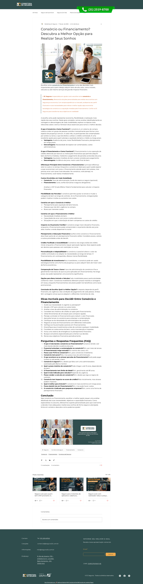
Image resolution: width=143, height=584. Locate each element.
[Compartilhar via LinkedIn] (50, 460)
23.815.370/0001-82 (94, 563)
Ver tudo (107, 474)
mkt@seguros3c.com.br (45, 550)
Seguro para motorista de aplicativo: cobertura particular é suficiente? (71, 495)
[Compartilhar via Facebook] (41, 460)
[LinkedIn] (120, 576)
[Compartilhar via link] (54, 460)
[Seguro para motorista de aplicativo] (71, 484)
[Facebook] (125, 576)
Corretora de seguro (57, 450)
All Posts (35, 12)
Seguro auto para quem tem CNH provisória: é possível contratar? (43, 495)
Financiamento (70, 450)
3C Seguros (45, 450)
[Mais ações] (101, 24)
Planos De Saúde (75, 12)
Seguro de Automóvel (47, 12)
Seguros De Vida (62, 12)
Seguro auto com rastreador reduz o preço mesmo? (97, 495)
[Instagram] (129, 576)
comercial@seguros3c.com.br (48, 543)
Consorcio (80, 450)
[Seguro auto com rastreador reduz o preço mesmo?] (98, 484)
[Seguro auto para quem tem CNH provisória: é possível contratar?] (45, 484)
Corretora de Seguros (65, 454)
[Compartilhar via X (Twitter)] (46, 460)
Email (85, 549)
